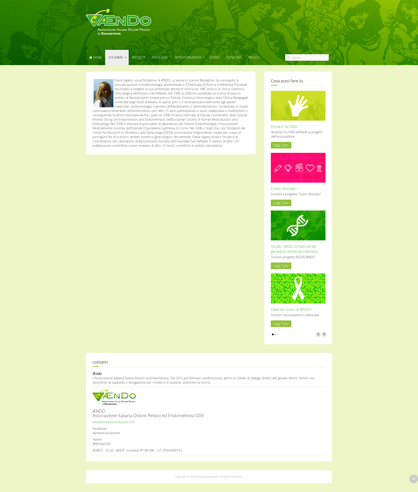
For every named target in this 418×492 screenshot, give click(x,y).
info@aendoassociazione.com (114, 422)
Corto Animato (284, 188)
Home (97, 57)
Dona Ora (233, 57)
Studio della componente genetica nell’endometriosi (294, 249)
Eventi (215, 57)
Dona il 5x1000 (284, 126)
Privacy (253, 57)
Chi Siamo (115, 57)
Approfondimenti (187, 57)
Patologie (160, 57)
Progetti (138, 57)
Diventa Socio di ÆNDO (291, 309)
